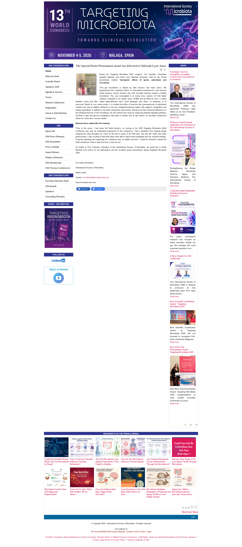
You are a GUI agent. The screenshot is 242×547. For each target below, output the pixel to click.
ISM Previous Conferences (57, 168)
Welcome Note (52, 76)
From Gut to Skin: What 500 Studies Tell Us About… (81, 491)
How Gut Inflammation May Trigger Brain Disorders (106, 491)
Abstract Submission (54, 102)
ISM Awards (51, 186)
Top (193, 517)
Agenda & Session (53, 92)
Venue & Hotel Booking (55, 113)
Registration (50, 108)
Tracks (48, 97)
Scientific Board (52, 81)
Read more (174, 118)
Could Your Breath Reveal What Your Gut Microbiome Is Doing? (57, 461)
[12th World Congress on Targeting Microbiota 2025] (121, 30)
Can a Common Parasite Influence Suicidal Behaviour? (81, 461)
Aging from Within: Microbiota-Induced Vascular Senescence (182, 491)
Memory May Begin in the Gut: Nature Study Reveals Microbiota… (184, 461)
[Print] (161, 70)
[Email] (164, 70)
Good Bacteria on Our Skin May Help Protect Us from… (133, 491)
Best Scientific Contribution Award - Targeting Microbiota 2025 (182, 304)
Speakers (49, 191)
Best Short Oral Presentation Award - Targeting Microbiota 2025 (181, 349)
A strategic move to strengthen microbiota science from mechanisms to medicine (182, 76)
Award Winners (52, 152)
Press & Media (52, 147)
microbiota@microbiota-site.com (96, 177)
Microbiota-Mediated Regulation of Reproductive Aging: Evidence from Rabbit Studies (158, 493)
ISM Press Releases (54, 136)
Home (48, 71)
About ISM (50, 131)
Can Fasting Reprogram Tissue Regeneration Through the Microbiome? (158, 461)
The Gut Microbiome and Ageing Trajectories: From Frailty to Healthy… (107, 461)
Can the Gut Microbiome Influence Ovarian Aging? (132, 460)
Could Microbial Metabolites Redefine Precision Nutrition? (182, 193)
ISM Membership (53, 163)
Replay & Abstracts (54, 157)
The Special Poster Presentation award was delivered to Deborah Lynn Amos (121, 66)
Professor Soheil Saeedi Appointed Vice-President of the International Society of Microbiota (182, 126)
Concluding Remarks (55, 196)
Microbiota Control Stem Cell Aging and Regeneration (56, 491)
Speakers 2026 (52, 87)
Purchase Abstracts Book (57, 181)
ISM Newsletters (53, 142)
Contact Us (50, 118)
